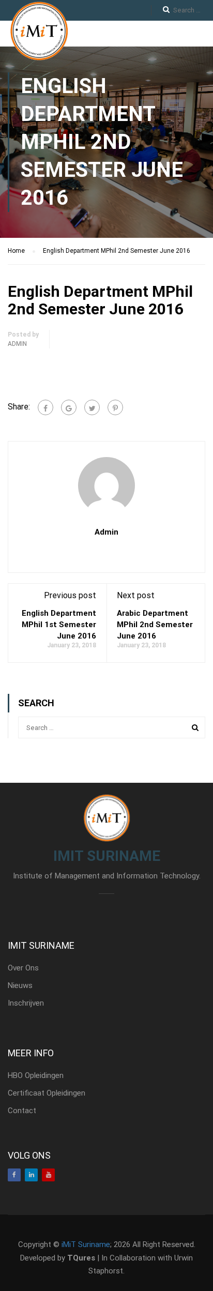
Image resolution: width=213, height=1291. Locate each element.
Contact (22, 1110)
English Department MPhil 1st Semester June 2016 (59, 625)
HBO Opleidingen (36, 1075)
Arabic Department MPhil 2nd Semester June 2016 (155, 625)
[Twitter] (92, 407)
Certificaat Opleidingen (46, 1093)
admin (17, 343)
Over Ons (23, 968)
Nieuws (20, 985)
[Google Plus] (69, 407)
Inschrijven (26, 1003)
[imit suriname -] (39, 31)
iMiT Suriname (86, 1244)
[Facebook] (45, 407)
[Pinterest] (115, 407)
